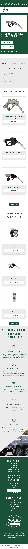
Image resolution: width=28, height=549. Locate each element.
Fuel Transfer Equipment (14, 502)
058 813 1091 (7, 3)
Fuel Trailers (14, 504)
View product (14, 121)
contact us (14, 510)
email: (14, 469)
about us (14, 508)
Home (14, 501)
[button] (25, 9)
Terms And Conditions (14, 477)
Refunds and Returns (14, 475)
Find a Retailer (14, 493)
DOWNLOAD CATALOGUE (20, 5)
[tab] (6, 64)
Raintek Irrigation (14, 506)
